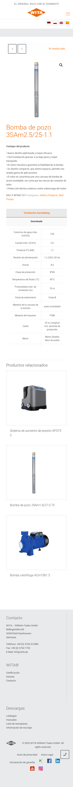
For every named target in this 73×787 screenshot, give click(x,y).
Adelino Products (49, 195)
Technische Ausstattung (37, 212)
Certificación (12, 672)
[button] (61, 65)
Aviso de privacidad (27, 754)
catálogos (11, 715)
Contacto (11, 680)
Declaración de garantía (22, 762)
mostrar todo (58, 48)
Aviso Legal (47, 754)
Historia (10, 676)
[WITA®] (36, 12)
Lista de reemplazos (17, 723)
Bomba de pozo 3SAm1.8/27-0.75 (32, 505)
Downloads (36, 221)
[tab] (36, 213)
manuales (11, 719)
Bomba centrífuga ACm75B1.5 (30, 575)
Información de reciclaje (19, 727)
